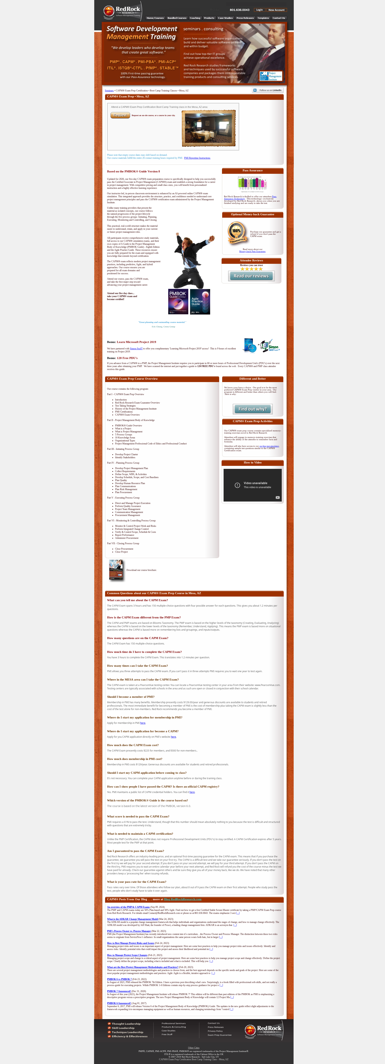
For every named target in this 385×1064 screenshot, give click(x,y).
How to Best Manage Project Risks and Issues (130, 943)
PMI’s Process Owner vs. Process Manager (129, 931)
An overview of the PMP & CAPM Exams (128, 907)
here (142, 723)
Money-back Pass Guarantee (252, 251)
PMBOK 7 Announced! (119, 991)
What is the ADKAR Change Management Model (132, 919)
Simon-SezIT (136, 348)
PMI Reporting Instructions (197, 158)
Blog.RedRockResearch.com (183, 899)
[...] (238, 913)
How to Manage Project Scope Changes (127, 955)
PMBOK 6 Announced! (119, 1003)
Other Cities (194, 1047)
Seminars (109, 90)
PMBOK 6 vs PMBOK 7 (119, 979)
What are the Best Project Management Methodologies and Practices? (142, 967)
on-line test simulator (269, 446)
